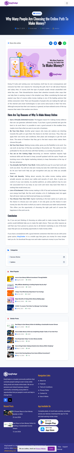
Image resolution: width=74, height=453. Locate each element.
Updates (38, 13)
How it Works (44, 396)
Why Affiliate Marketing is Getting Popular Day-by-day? (31, 284)
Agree (51, 448)
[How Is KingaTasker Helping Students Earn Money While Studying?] (10, 347)
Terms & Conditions (46, 387)
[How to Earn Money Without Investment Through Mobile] (10, 279)
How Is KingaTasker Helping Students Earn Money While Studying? (34, 346)
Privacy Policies (41, 448)
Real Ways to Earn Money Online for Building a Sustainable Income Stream (36, 324)
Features (42, 384)
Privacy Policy (44, 390)
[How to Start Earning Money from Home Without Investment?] (10, 354)
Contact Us (43, 393)
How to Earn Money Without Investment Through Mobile (31, 277)
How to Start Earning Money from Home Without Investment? (32, 353)
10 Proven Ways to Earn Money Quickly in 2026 (23, 413)
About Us (43, 381)
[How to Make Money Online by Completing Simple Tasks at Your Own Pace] (10, 333)
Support (65, 447)
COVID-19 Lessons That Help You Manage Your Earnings (31, 306)
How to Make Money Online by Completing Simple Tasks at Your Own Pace (36, 331)
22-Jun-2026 (17, 417)
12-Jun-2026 (17, 432)
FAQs (59, 447)
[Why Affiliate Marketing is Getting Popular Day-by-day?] (10, 286)
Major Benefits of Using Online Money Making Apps (29, 299)
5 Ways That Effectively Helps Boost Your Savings (29, 292)
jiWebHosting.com (10, 451)
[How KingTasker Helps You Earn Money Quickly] (10, 340)
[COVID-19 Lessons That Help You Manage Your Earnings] (10, 307)
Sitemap (59, 449)
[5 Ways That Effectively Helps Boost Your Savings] (10, 293)
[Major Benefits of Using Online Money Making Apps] (10, 300)
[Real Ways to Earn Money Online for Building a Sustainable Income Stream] (10, 326)
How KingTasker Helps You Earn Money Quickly (28, 339)
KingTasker (21, 236)
